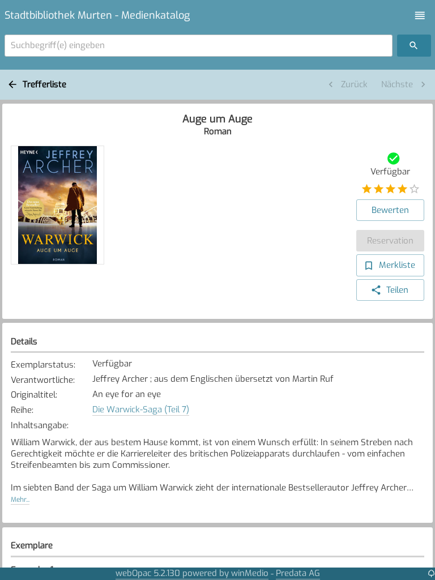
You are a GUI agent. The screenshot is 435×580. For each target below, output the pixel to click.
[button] (420, 16)
